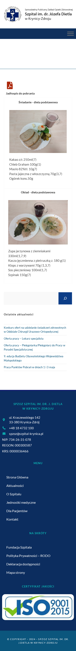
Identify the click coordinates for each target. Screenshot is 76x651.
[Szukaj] (65, 298)
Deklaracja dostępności (23, 564)
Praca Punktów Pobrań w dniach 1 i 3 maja (29, 367)
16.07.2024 (51, 56)
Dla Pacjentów (16, 511)
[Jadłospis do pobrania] (10, 85)
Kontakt (12, 519)
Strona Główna (17, 477)
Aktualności (15, 486)
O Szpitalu (13, 494)
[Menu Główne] (70, 34)
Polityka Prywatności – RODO (28, 556)
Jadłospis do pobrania (20, 93)
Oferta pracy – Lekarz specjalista (23, 338)
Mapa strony (15, 572)
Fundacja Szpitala (19, 547)
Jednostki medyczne (21, 502)
